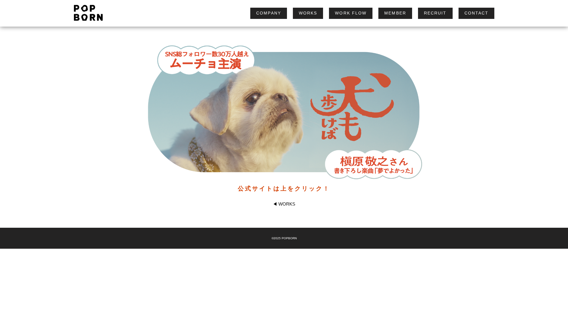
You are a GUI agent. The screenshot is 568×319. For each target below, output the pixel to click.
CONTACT (476, 13)
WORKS (308, 13)
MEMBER (395, 13)
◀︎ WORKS (284, 203)
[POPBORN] (85, 13)
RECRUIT (435, 13)
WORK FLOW (351, 13)
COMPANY (268, 13)
